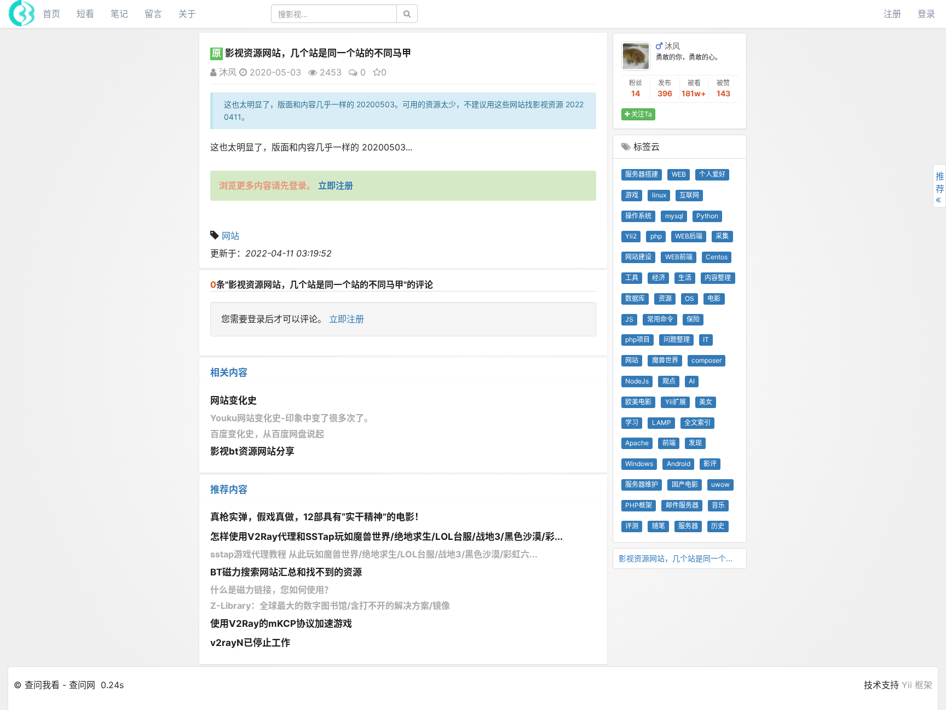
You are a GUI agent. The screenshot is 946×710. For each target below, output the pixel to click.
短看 (85, 13)
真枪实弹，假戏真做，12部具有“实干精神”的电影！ (317, 516)
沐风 (226, 72)
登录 (926, 13)
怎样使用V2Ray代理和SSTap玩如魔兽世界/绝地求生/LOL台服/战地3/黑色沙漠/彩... (386, 536)
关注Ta (641, 114)
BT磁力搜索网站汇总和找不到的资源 (286, 572)
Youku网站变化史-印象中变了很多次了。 (291, 417)
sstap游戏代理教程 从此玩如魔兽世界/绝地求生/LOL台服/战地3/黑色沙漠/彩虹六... (374, 554)
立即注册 (346, 318)
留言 (153, 13)
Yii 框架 (917, 684)
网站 (230, 235)
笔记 (119, 13)
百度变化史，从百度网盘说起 (267, 433)
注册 (892, 13)
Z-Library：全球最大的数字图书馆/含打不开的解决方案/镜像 (330, 605)
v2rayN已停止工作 (250, 642)
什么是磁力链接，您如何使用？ (271, 589)
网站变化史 (233, 400)
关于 (187, 13)
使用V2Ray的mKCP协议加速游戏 (281, 623)
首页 (51, 13)
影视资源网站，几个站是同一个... (675, 558)
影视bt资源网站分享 (252, 451)
